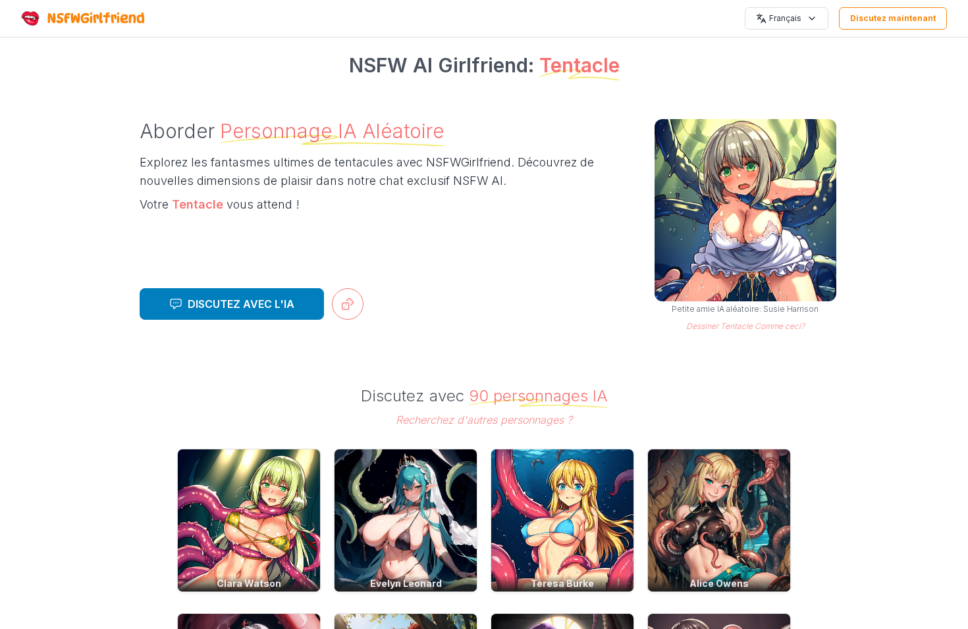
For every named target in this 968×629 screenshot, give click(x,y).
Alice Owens (719, 583)
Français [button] (785, 18)
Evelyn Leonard (406, 583)
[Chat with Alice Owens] (719, 520)
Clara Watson (249, 583)
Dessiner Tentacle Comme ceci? (745, 326)
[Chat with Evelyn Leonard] (406, 520)
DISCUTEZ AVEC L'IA (241, 304)
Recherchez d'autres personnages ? (484, 419)
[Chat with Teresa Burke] (562, 520)
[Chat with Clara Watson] (249, 520)
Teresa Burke (562, 583)
